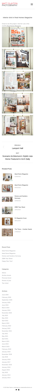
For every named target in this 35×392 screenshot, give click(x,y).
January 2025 (6, 302)
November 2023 (7, 313)
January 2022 (6, 328)
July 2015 (5, 372)
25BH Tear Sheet (20, 207)
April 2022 (5, 320)
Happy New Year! (7, 261)
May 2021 (5, 336)
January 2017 (6, 362)
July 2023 (5, 315)
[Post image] (7, 177)
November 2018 (7, 354)
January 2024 (6, 310)
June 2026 (5, 294)
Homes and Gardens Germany (21, 197)
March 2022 (5, 323)
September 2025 (7, 300)
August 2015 (6, 370)
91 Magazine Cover (21, 218)
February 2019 (6, 349)
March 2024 (5, 307)
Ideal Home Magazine (21, 174)
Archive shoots (6, 275)
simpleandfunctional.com (26, 387)
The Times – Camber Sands (23, 229)
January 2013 (6, 377)
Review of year (6, 280)
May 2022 (5, 318)
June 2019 (5, 344)
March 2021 (5, 341)
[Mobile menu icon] (32, 4)
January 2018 (6, 359)
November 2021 (7, 331)
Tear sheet (5, 283)
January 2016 (6, 367)
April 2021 (5, 339)
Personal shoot (6, 278)
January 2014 (6, 375)
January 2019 (6, 351)
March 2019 (5, 346)
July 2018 (5, 357)
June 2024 (5, 305)
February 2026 (6, 297)
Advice (4, 272)
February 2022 (6, 326)
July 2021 (5, 333)
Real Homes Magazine (14, 26)
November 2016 (7, 364)
